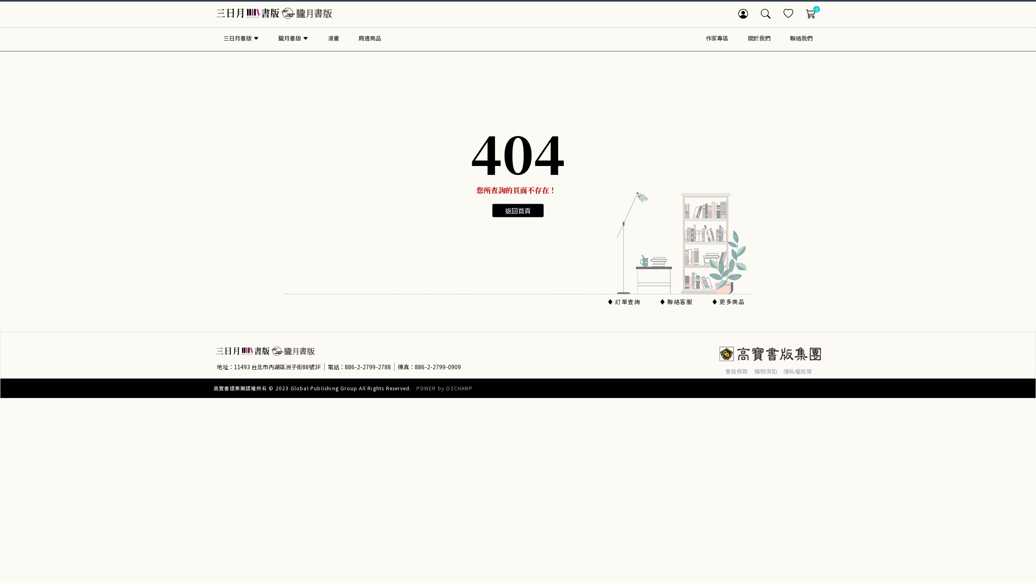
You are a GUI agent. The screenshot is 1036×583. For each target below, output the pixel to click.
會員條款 (736, 371)
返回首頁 (518, 210)
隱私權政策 (797, 371)
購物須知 (765, 371)
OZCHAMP (459, 388)
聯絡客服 (679, 302)
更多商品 (732, 302)
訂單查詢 (627, 302)
